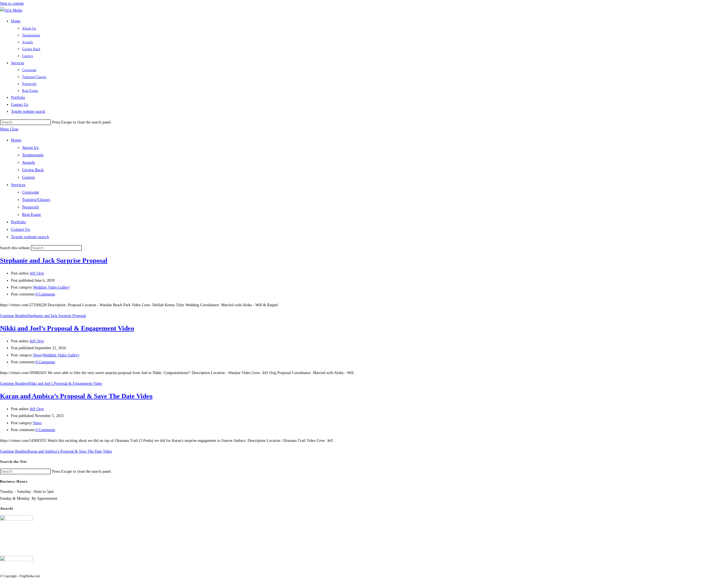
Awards (28, 162)
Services (18, 184)
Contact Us (20, 229)
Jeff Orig (37, 273)
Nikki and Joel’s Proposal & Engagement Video (67, 328)
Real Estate (31, 214)
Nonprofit (30, 207)
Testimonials (33, 155)
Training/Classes (36, 199)
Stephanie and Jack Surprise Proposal (53, 260)
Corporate (30, 192)
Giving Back (33, 170)
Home (16, 140)
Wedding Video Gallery (51, 287)
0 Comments (45, 294)
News (37, 355)
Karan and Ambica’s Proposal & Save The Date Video (76, 396)
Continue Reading (43, 316)
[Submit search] (85, 249)
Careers (28, 177)
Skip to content (12, 3)
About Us (30, 147)
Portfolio (18, 222)
